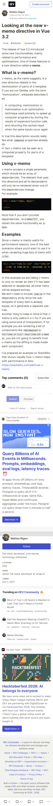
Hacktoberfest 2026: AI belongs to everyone (22, 688)
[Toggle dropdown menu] (49, 419)
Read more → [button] (12, 728)
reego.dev (32, 18)
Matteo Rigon (17, 11)
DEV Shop (36, 770)
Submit (13, 398)
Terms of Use (26, 779)
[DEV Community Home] (12, 4)
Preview (28, 398)
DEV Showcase (16, 766)
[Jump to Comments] (19, 802)
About (29, 766)
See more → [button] (11, 519)
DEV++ (34, 753)
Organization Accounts (35, 761)
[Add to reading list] (31, 802)
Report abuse (37, 408)
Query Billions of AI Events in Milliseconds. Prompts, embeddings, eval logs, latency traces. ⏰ (26, 463)
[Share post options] (49, 802)
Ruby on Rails (33, 789)
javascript (29, 43)
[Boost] (41, 802)
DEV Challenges (20, 753)
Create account (40, 4)
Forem (14, 783)
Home (7, 753)
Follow (26, 546)
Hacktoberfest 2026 (18, 706)
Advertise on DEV (13, 761)
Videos (43, 753)
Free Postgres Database (16, 770)
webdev (16, 43)
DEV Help (37, 757)
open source (30, 783)
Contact (39, 766)
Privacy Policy (35, 774)
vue (5, 43)
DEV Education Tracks (19, 757)
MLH (46, 770)
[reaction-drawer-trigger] (7, 802)
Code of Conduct (17, 408)
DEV (14, 786)
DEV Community (28, 592)
